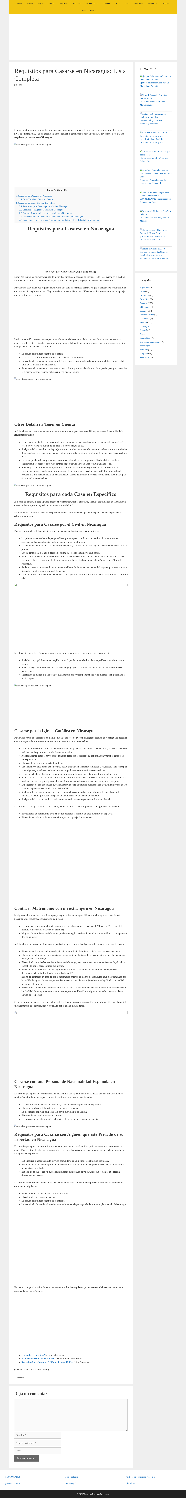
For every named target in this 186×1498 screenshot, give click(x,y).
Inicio (19, 3)
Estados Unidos (92, 3)
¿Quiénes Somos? (13, 1483)
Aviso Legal (70, 1483)
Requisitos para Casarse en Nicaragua (34, 196)
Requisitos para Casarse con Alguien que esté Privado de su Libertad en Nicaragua (59, 220)
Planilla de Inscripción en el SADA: (39, 1358)
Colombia (77, 3)
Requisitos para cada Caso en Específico (35, 203)
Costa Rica (138, 3)
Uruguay (165, 3)
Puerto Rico (152, 3)
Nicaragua (144, 326)
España (41, 3)
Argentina (107, 3)
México (52, 3)
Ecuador (30, 3)
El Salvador (145, 307)
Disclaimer (130, 1483)
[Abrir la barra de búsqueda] (102, 10)
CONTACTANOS (89, 10)
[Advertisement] (93, 37)
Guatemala (145, 318)
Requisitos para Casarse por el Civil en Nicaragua (43, 206)
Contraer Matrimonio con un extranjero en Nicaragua (45, 213)
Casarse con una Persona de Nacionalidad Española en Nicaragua (51, 216)
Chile (118, 3)
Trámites (20, 1377)
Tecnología (145, 345)
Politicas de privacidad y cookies (140, 1477)
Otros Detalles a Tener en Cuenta (36, 199)
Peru (127, 3)
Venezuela (64, 3)
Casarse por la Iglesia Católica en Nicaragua (41, 209)
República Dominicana (150, 342)
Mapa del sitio (71, 1477)
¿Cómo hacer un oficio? (33, 1355)
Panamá (143, 330)
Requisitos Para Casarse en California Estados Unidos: (48, 1362)
